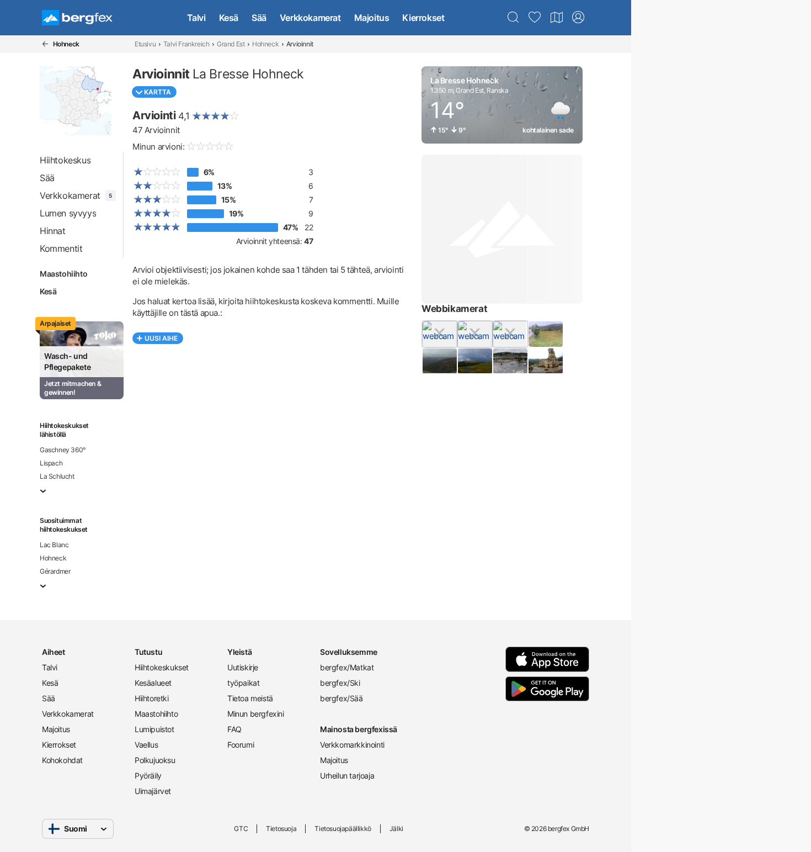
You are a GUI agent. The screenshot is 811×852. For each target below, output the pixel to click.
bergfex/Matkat (347, 667)
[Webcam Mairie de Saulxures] (545, 361)
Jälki (396, 828)
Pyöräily (148, 775)
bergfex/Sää (341, 698)
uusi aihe (161, 338)
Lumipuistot (154, 729)
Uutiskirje (242, 667)
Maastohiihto (63, 273)
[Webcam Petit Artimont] (509, 334)
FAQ (234, 729)
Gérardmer (55, 571)
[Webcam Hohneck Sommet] (439, 361)
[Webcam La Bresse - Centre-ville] (509, 361)
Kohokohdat (62, 760)
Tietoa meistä (250, 698)
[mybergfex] (578, 18)
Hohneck (265, 44)
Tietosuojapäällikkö (342, 828)
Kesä (228, 17)
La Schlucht (57, 476)
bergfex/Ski (340, 682)
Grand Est (230, 44)
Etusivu (145, 44)
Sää (259, 17)
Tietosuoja (281, 828)
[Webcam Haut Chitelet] (474, 361)
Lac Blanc (54, 545)
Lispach (51, 463)
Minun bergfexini (255, 713)
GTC (241, 828)
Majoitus (372, 17)
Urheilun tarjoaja (347, 775)
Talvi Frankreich (186, 44)
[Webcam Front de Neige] (439, 334)
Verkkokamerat (310, 17)
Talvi (196, 17)
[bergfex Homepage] (77, 17)
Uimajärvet (153, 791)
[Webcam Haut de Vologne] (474, 334)
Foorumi (240, 744)
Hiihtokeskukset (162, 667)
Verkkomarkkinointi (352, 744)
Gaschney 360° (63, 450)
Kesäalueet (153, 682)
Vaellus (146, 744)
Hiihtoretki (152, 698)
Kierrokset (423, 17)
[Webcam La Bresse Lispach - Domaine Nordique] (545, 334)
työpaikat (243, 682)
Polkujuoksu (155, 760)
